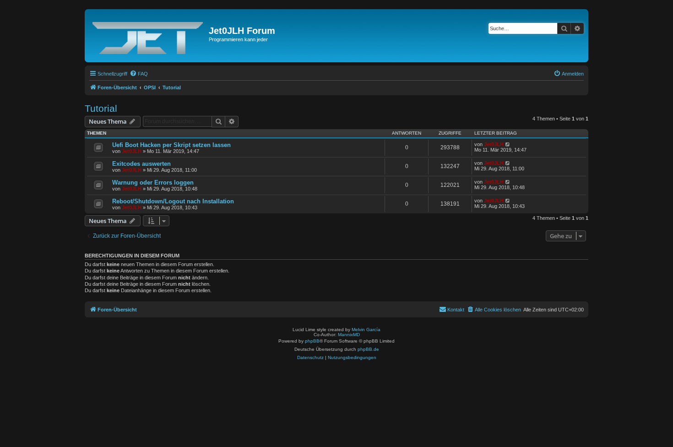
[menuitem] (139, 73)
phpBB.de (368, 349)
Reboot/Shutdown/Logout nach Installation (173, 201)
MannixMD (349, 334)
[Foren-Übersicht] (148, 35)
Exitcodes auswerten (141, 163)
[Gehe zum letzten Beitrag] (508, 144)
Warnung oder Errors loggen (153, 182)
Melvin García (366, 329)
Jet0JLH (131, 151)
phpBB (312, 340)
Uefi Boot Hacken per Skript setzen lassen (171, 145)
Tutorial (101, 108)
